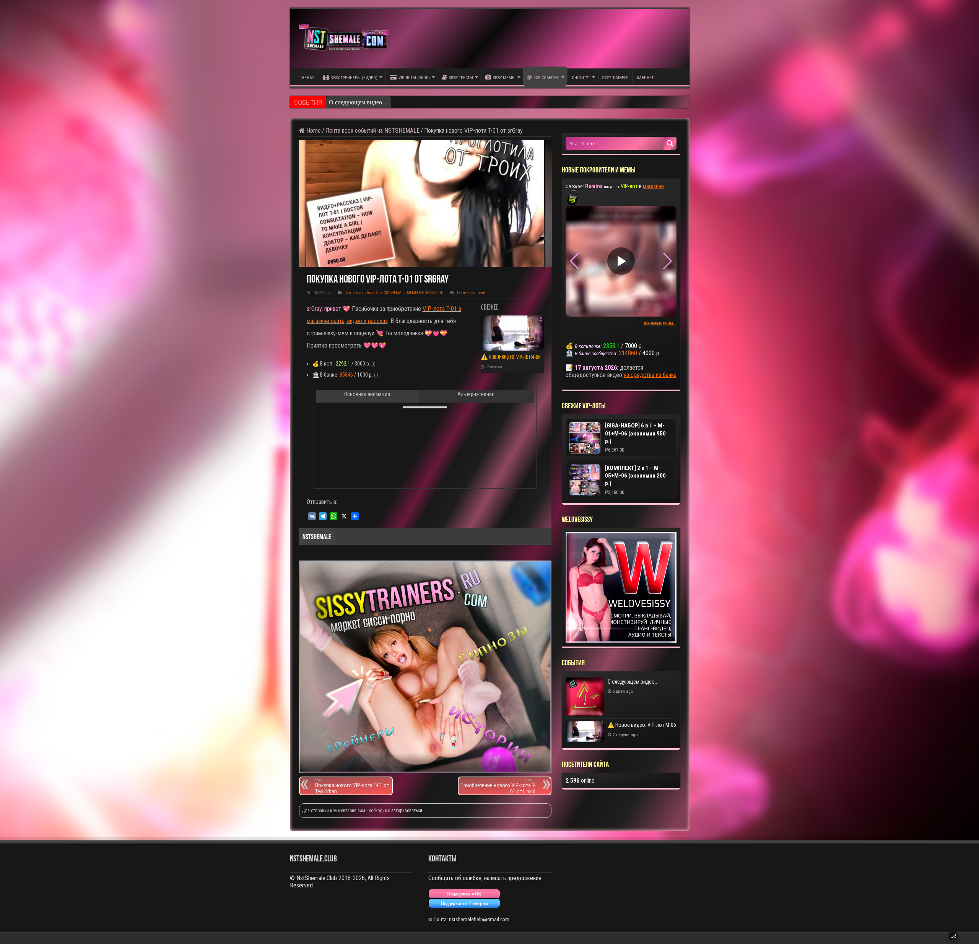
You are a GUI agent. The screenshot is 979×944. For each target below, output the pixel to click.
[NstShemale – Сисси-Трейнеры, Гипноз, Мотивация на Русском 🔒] (345, 38)
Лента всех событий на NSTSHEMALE (372, 130)
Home (313, 130)
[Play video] (621, 261)
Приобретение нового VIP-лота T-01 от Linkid (497, 786)
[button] (667, 261)
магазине (653, 186)
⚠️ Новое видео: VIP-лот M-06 (510, 357)
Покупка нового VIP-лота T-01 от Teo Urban (352, 786)
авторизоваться (406, 810)
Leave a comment (471, 293)
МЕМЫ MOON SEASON (425, 293)
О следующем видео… (358, 102)
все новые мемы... (660, 323)
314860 (628, 353)
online (580, 780)
